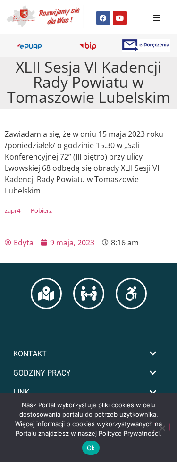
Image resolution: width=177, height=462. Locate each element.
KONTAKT (30, 353)
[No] (162, 427)
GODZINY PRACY (42, 373)
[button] (88, 353)
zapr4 (12, 210)
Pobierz (41, 210)
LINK (21, 392)
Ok (91, 448)
